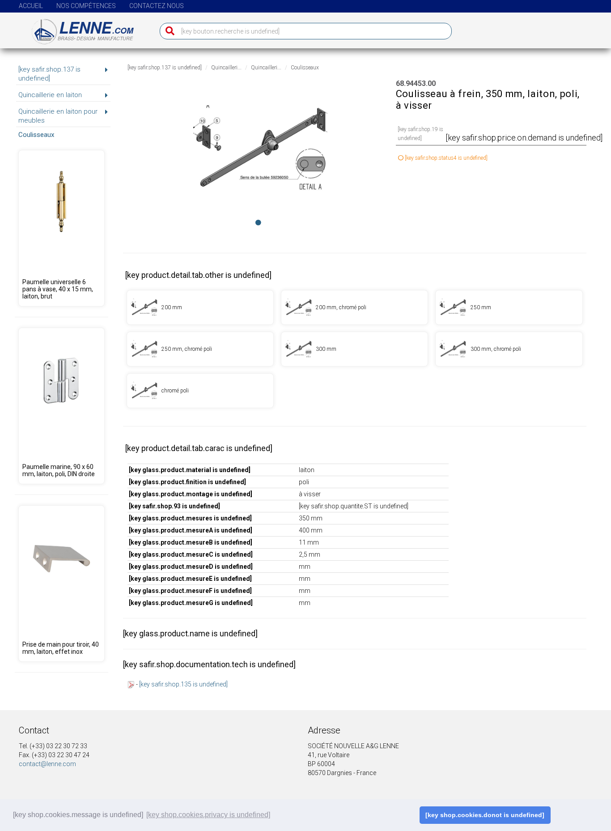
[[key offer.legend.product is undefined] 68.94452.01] (509, 349)
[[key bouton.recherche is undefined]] (168, 31)
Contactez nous (156, 5)
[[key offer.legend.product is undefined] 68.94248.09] (61, 228)
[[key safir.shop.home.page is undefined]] (77, 28)
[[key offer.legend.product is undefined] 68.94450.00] (200, 307)
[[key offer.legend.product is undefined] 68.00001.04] (61, 583)
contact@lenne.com (47, 763)
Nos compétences (86, 5)
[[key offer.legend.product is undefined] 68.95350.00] (61, 406)
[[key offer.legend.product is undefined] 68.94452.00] (354, 349)
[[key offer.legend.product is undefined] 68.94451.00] (509, 307)
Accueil (31, 5)
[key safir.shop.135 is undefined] (183, 684)
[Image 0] (258, 222)
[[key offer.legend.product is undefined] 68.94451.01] (200, 349)
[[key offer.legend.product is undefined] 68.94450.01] (354, 307)
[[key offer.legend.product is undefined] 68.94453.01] (200, 391)
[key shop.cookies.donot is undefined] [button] (484, 814)
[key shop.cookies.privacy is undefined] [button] (208, 814)
